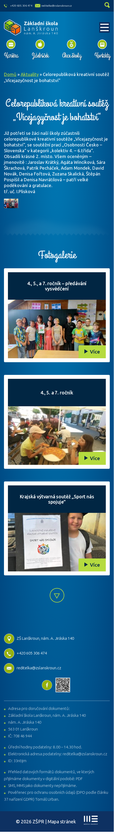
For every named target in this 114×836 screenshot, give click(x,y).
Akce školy (71, 55)
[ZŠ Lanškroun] (31, 28)
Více (95, 352)
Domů (10, 74)
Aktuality (30, 74)
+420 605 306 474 (21, 5)
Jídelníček (40, 55)
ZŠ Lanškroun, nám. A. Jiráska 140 (45, 638)
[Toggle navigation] (104, 27)
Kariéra (11, 55)
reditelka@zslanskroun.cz (56, 5)
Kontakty (102, 55)
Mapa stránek (62, 821)
